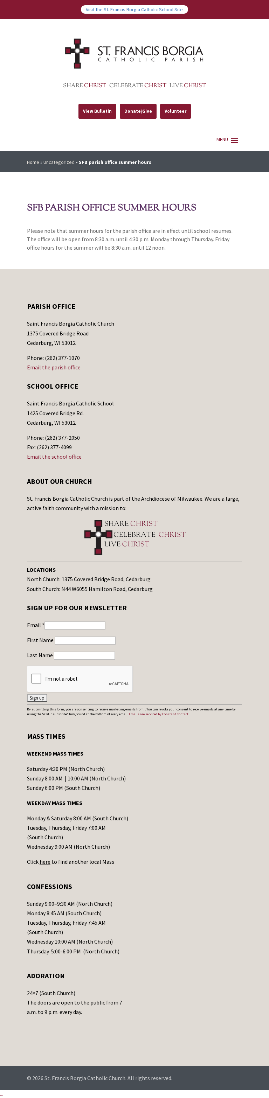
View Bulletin (97, 111)
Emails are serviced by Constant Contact (158, 714)
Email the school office (54, 456)
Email (35, 624)
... (1, 1094)
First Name (41, 640)
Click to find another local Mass (70, 861)
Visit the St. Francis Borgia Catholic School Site (134, 9)
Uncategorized (59, 162)
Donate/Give (138, 111)
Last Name (40, 655)
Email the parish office (54, 367)
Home (33, 162)
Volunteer (175, 111)
